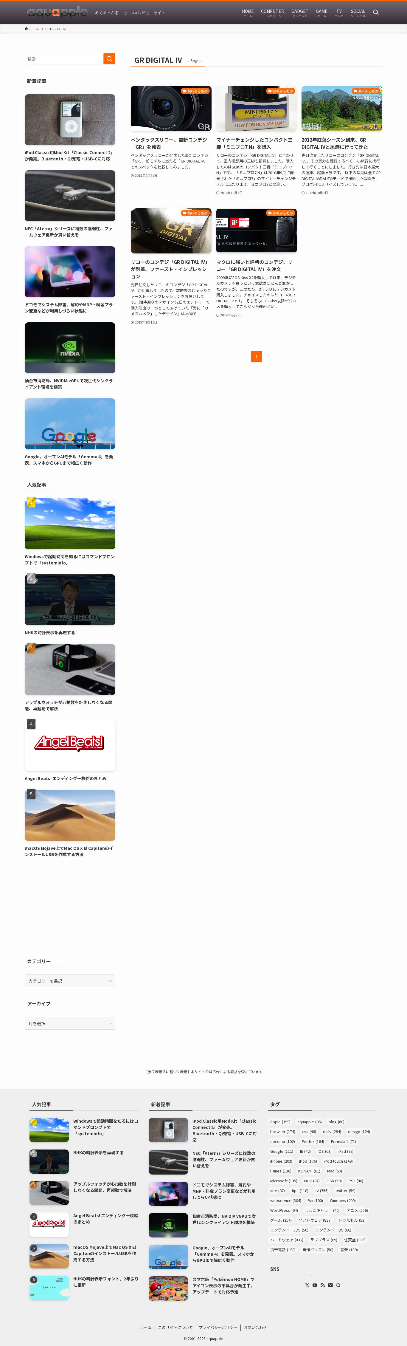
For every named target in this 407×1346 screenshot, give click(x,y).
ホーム (146, 1327)
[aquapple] (57, 12)
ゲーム (281, 1220)
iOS (325, 1151)
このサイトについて (175, 1327)
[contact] (330, 1285)
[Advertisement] (70, 907)
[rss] (323, 1285)
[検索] (338, 1285)
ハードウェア (286, 1240)
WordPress (284, 1210)
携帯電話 (283, 1249)
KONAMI (309, 1171)
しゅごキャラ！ (322, 1210)
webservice (285, 1200)
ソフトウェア (315, 1220)
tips (300, 1190)
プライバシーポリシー (218, 1327)
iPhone (281, 1161)
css (309, 1131)
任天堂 (355, 1240)
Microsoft (283, 1180)
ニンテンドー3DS (289, 1230)
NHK (312, 1180)
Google (281, 1151)
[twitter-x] (307, 1285)
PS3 (356, 1180)
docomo (282, 1141)
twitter (345, 1190)
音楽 (349, 1249)
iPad (346, 1151)
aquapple (309, 1121)
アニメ (357, 1210)
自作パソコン (317, 1249)
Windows (343, 1200)
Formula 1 (343, 1141)
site (277, 1190)
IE (305, 1151)
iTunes (280, 1171)
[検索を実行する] (109, 58)
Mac (334, 1171)
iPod (308, 1161)
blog (336, 1121)
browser (282, 1131)
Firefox (313, 1141)
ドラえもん (352, 1220)
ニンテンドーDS (333, 1230)
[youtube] (315, 1285)
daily (332, 1131)
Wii (315, 1200)
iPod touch (338, 1161)
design (359, 1131)
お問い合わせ (255, 1327)
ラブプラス (323, 1240)
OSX (334, 1180)
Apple (280, 1121)
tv (322, 1190)
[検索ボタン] (375, 12)
